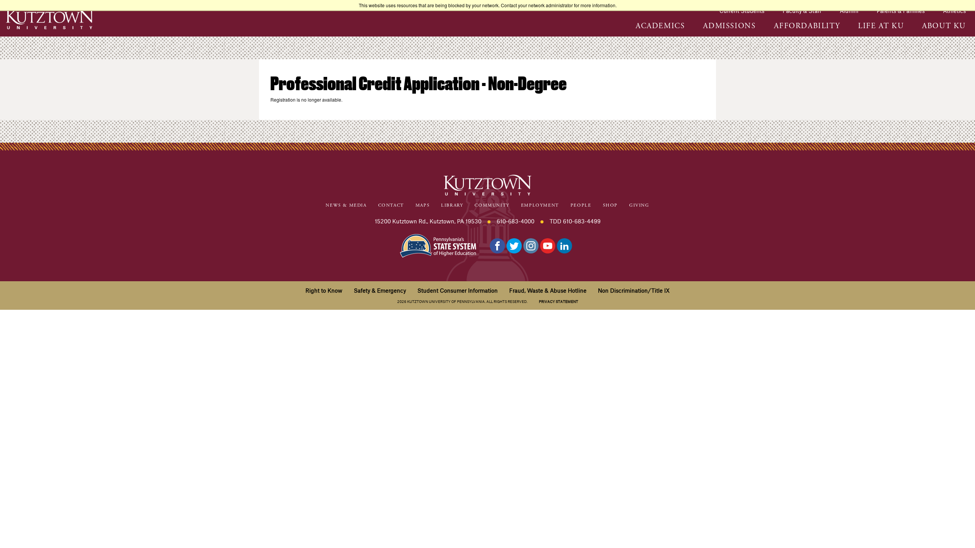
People (581, 205)
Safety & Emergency (380, 290)
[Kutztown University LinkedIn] (564, 245)
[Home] (49, 18)
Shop (610, 205)
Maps (423, 205)
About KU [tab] (944, 26)
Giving (639, 205)
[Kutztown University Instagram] (531, 245)
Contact (391, 205)
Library (452, 205)
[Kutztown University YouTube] (547, 245)
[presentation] (660, 30)
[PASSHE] (438, 245)
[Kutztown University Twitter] (514, 245)
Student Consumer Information (457, 290)
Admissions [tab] (729, 26)
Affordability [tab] (807, 26)
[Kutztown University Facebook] (497, 245)
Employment (540, 205)
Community (492, 205)
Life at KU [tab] (881, 26)
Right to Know (323, 290)
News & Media (346, 205)
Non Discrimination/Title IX (634, 290)
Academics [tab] (660, 26)
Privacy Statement (558, 301)
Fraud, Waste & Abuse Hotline (548, 290)
